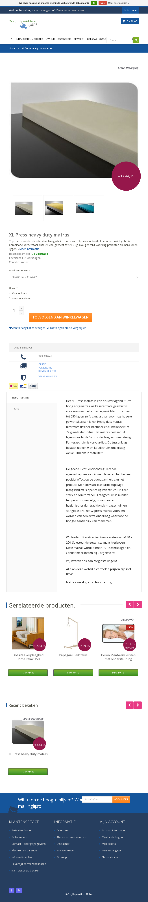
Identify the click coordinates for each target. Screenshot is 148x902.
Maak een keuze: (19, 270)
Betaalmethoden (22, 830)
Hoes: (13, 288)
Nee (103, 3)
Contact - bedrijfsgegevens (29, 843)
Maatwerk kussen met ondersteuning (118, 657)
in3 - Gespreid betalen (25, 870)
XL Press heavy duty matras (28, 754)
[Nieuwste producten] (19, 890)
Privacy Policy (65, 850)
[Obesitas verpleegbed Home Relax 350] (28, 633)
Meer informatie (29, 249)
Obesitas (92, 39)
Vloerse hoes (19, 293)
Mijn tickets (109, 843)
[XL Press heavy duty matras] (27, 208)
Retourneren (19, 837)
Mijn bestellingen (112, 837)
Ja (94, 3)
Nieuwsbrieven (111, 857)
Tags (15, 409)
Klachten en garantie (24, 850)
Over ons (62, 830)
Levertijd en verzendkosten (29, 864)
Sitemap (62, 857)
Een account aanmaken (70, 10)
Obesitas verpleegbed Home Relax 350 (28, 657)
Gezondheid (64, 39)
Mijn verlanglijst (111, 850)
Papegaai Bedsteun (73, 655)
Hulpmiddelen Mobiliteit (29, 39)
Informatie (20, 397)
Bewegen (79, 39)
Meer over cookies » (118, 3)
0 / (131, 21)
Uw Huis (50, 39)
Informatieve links (23, 857)
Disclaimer (63, 843)
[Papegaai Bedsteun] (73, 633)
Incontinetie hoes (21, 298)
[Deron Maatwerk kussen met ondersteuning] (118, 633)
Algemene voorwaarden (71, 837)
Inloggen (45, 10)
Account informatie (113, 830)
